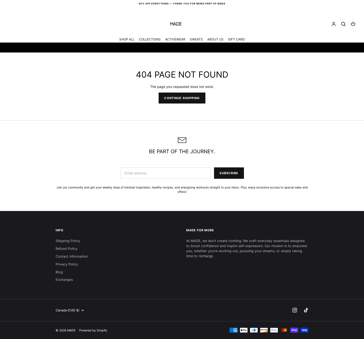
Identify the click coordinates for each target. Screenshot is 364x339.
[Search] (343, 24)
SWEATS (196, 39)
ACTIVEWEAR (175, 39)
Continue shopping (182, 98)
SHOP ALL (126, 39)
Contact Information (72, 256)
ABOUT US (215, 39)
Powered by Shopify (93, 330)
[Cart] (353, 24)
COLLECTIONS (150, 39)
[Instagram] (294, 310)
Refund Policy (67, 248)
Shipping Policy (68, 241)
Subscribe (228, 173)
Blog (59, 272)
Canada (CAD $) (67, 310)
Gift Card (236, 39)
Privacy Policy (67, 264)
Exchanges (64, 279)
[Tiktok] (306, 310)
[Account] (333, 24)
